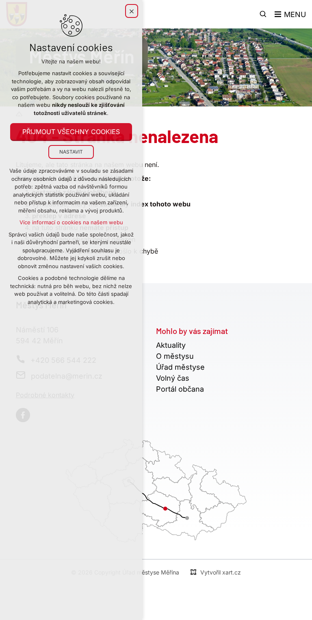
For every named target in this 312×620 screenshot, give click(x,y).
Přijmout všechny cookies (71, 132)
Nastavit (71, 152)
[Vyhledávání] (263, 14)
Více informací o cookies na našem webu (71, 222)
